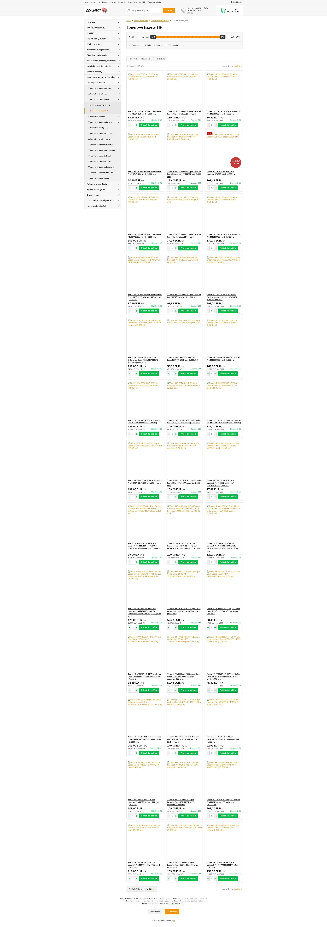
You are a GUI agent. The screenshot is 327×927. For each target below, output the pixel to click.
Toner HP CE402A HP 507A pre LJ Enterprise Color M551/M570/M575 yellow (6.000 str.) (222, 297)
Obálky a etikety (95, 44)
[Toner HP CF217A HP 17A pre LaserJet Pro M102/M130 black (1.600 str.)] (145, 90)
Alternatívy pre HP (96, 116)
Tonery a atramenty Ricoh (99, 156)
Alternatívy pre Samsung (99, 139)
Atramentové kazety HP (100, 105)
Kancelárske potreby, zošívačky (101, 60)
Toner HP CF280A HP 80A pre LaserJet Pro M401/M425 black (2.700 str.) (223, 235)
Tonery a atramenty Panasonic (101, 150)
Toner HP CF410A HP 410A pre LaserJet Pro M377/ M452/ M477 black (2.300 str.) (144, 865)
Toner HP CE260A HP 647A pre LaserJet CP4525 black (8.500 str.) (221, 172)
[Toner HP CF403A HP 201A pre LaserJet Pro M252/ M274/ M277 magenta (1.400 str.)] (184, 778)
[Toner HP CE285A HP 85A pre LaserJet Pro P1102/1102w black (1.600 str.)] (184, 273)
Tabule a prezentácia (97, 184)
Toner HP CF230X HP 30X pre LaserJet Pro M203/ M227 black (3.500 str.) (144, 421)
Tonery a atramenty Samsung (101, 133)
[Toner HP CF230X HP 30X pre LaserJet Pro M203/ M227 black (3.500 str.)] (145, 399)
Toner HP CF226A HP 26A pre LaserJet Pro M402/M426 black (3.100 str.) (184, 112)
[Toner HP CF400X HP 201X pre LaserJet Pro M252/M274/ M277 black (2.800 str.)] (224, 399)
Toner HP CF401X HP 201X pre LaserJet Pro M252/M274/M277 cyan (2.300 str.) (145, 481)
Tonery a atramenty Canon (100, 88)
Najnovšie (133, 59)
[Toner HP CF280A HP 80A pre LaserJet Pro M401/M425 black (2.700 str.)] (224, 213)
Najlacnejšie (146, 59)
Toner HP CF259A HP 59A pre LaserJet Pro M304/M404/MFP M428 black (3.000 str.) (184, 174)
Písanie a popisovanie (97, 55)
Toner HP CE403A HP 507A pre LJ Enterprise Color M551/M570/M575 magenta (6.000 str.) (143, 360)
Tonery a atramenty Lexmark (101, 167)
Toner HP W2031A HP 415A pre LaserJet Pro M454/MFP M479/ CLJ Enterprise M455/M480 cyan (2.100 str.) (184, 546)
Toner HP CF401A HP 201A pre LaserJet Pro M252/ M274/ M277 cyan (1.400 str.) (144, 802)
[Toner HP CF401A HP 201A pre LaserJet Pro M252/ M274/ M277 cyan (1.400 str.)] (145, 778)
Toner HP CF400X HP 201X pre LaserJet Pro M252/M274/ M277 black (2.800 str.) (224, 421)
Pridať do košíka (149, 125)
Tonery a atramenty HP (98, 99)
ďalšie (238, 66)
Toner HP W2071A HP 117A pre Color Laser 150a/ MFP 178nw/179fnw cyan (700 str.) (223, 611)
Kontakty (121, 2)
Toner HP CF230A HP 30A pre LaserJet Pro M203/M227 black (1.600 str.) (223, 112)
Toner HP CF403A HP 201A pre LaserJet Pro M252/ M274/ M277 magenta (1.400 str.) (180, 802)
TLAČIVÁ (91, 22)
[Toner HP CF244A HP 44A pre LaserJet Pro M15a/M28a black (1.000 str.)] (145, 150)
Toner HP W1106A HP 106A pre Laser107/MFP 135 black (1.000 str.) (182, 358)
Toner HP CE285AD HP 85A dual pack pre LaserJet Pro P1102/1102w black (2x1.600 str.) (183, 739)
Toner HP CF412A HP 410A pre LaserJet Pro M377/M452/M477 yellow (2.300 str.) (223, 865)
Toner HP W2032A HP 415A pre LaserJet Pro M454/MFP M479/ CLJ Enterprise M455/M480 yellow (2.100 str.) (222, 547)
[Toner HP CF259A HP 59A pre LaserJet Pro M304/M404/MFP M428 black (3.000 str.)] (184, 150)
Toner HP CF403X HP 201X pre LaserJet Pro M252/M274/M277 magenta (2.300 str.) (184, 483)
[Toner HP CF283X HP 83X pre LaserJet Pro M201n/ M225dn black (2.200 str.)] (184, 399)
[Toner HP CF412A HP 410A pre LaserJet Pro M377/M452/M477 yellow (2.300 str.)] (224, 841)
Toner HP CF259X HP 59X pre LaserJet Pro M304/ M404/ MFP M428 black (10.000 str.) (223, 802)
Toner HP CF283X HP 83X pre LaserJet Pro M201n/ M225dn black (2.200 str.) (184, 421)
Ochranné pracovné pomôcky (100, 200)
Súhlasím (172, 911)
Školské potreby (94, 71)
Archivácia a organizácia (98, 50)
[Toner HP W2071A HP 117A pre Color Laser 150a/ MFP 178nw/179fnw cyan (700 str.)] (224, 587)
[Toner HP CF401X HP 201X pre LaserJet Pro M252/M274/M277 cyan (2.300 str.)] (145, 459)
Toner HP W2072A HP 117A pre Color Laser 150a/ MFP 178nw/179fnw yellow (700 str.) (144, 676)
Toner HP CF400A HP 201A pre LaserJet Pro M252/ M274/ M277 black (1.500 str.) (223, 739)
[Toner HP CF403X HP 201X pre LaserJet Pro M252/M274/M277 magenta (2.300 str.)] (184, 459)
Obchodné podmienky (107, 2)
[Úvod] (104, 10)
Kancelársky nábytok (96, 206)
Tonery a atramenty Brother (100, 144)
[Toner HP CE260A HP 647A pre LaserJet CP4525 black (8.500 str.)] (224, 150)
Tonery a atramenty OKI (98, 178)
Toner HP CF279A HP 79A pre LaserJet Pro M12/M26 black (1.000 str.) (184, 235)
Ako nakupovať (91, 2)
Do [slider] (222, 36)
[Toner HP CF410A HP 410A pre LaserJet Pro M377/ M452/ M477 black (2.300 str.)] (145, 841)
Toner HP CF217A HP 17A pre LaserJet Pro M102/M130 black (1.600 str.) (145, 112)
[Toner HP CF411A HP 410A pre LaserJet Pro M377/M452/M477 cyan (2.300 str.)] (184, 841)
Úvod (128, 21)
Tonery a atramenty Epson (100, 122)
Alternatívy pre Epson (98, 128)
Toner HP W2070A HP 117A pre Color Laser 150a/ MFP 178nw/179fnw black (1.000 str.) (183, 611)
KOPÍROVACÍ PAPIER (96, 28)
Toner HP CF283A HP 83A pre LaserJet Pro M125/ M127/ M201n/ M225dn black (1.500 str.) (145, 297)
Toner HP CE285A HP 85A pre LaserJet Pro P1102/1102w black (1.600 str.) (184, 295)
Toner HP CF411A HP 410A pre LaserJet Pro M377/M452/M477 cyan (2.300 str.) (182, 865)
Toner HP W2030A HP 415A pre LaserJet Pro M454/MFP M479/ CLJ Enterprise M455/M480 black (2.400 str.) (145, 546)
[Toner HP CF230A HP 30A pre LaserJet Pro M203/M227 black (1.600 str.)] (224, 90)
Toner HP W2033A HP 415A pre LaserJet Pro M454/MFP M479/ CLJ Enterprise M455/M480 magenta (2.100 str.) (144, 612)
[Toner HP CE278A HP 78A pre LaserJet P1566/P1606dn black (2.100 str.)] (145, 213)
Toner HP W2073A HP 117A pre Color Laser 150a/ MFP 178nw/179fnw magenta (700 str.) (183, 676)
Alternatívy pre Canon (98, 94)
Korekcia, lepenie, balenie (99, 66)
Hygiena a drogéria (96, 189)
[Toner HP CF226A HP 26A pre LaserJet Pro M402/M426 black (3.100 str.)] (184, 90)
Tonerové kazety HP (99, 111)
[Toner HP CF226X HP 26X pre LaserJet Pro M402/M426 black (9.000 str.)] (224, 336)
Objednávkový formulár (136, 2)
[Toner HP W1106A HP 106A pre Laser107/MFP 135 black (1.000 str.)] (184, 336)
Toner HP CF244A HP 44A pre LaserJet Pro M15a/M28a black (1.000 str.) (145, 172)
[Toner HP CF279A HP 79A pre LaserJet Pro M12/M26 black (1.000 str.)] (184, 213)
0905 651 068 (194, 10)
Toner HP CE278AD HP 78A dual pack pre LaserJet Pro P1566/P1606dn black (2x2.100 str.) (144, 739)
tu (174, 920)
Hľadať (168, 10)
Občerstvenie (93, 195)
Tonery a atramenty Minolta (100, 173)
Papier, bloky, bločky (96, 39)
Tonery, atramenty (96, 82)
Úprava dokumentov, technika (101, 77)
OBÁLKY (91, 33)
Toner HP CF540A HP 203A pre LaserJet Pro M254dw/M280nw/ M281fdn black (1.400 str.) (220, 483)
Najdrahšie (160, 59)
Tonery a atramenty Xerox (99, 161)
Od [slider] (153, 36)
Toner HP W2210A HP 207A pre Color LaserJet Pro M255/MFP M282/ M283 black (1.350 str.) (223, 676)
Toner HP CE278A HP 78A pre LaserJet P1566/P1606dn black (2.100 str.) (145, 235)
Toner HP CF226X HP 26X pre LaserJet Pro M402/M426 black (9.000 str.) (223, 358)
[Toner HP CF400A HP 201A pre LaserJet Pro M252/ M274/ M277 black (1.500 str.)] (224, 715)
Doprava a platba (154, 2)
